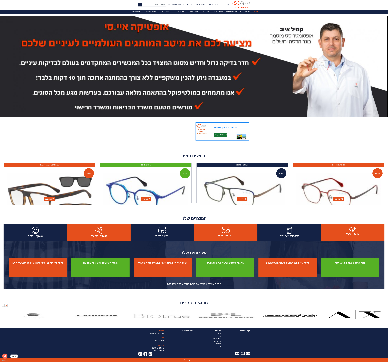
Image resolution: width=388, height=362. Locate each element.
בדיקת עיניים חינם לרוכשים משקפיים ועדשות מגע (287, 263)
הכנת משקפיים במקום (233, 11)
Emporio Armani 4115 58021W (146, 165)
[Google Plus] (150, 354)
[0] (257, 11)
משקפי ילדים (137, 11)
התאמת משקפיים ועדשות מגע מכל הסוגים (225, 263)
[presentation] (6, 305)
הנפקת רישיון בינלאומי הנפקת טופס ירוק (100, 263)
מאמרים (218, 344)
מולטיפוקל (206, 11)
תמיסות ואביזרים (152, 11)
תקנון (221, 4)
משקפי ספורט (167, 11)
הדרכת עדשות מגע (178, 4)
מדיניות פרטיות (216, 341)
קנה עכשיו (337, 199)
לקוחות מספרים (212, 4)
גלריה (219, 346)
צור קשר (189, 4)
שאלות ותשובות (199, 4)
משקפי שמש (181, 11)
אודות (227, 4)
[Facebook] (145, 354)
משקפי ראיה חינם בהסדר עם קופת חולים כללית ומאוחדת (163, 263)
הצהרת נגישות (217, 338)
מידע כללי (218, 331)
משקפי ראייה (194, 11)
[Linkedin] (140, 354)
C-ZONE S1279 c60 (338, 165)
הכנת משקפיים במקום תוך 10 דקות (350, 263)
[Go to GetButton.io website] (5, 360)
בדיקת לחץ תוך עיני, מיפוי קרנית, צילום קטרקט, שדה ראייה (37, 263)
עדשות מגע (218, 11)
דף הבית (248, 11)
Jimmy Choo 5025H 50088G (50, 165)
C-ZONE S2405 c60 (242, 165)
